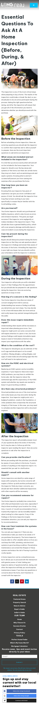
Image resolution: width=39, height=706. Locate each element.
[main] (19, 294)
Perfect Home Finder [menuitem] (19, 639)
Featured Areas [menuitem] (19, 599)
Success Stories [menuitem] (19, 626)
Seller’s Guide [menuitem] (19, 612)
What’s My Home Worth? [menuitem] (19, 643)
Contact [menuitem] (19, 629)
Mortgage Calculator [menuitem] (19, 646)
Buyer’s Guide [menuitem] (19, 609)
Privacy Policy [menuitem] (19, 633)
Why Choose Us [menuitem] (19, 623)
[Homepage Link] (12, 5)
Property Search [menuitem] (19, 602)
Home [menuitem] (19, 619)
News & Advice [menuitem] (19, 606)
